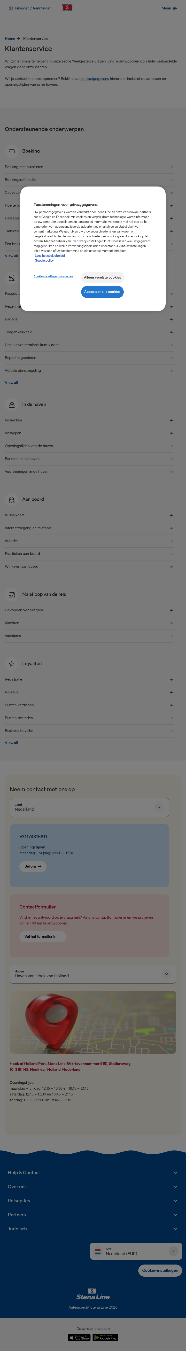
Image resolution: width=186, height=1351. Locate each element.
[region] (93, 248)
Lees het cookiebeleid (50, 256)
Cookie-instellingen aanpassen (53, 276)
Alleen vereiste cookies (102, 277)
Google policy (44, 261)
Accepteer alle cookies (102, 292)
